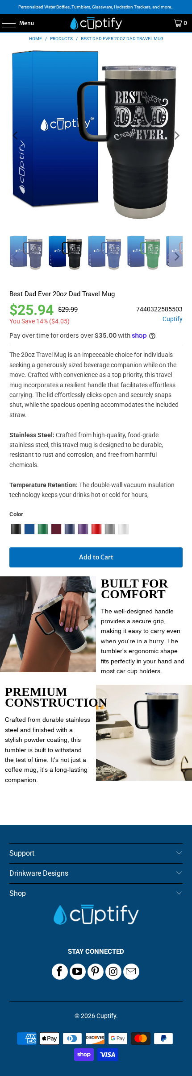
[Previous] (16, 136)
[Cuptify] (96, 23)
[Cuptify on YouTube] (78, 972)
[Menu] (4, 23)
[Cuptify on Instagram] (113, 972)
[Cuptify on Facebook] (60, 972)
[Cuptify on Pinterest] (96, 972)
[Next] (176, 136)
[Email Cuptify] (131, 972)
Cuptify (173, 319)
